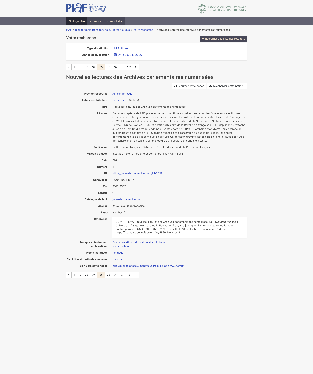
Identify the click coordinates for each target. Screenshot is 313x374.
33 (86, 67)
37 (115, 67)
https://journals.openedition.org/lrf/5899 (137, 173)
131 (129, 67)
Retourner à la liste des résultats (224, 38)
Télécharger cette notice (227, 86)
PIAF (69, 29)
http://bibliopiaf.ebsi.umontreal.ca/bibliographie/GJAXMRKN (149, 265)
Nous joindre (114, 21)
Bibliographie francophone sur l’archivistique (102, 29)
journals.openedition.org (127, 199)
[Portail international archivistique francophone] (86, 8)
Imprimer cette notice (190, 86)
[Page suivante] (136, 67)
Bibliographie (77, 21)
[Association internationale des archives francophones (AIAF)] (221, 8)
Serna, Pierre (120, 100)
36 (108, 67)
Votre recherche (143, 29)
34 (93, 67)
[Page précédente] (69, 67)
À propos (95, 21)
